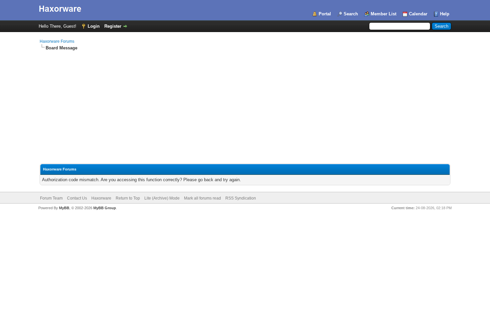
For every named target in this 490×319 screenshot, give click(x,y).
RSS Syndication (240, 198)
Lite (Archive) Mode (162, 198)
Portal (325, 13)
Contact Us (77, 198)
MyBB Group (104, 208)
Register (112, 26)
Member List (383, 13)
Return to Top (128, 198)
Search (351, 13)
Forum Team (51, 198)
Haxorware (101, 198)
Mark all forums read (202, 198)
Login (94, 26)
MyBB (64, 208)
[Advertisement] (245, 101)
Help (444, 13)
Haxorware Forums (57, 41)
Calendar (418, 13)
